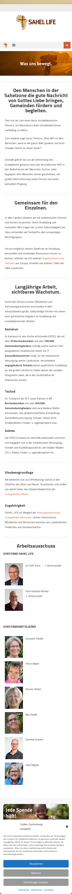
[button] (67, 826)
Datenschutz (23, 889)
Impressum (49, 889)
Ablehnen (36, 873)
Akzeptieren (36, 864)
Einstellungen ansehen (36, 882)
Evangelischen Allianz (17, 494)
